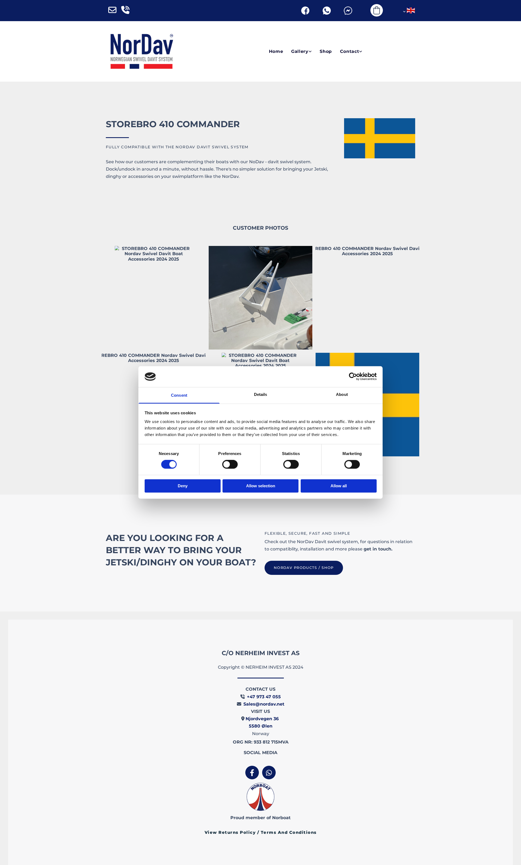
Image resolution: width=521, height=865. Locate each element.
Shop (326, 51)
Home (276, 51)
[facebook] (252, 772)
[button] (304, 568)
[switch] (230, 464)
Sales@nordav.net (263, 704)
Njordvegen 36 (263, 718)
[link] (297, 51)
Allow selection (260, 485)
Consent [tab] (179, 395)
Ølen (260, 726)
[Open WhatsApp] (326, 11)
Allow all (339, 485)
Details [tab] (260, 394)
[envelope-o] (112, 10)
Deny (183, 485)
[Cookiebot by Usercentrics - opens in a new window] (353, 377)
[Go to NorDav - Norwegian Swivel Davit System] (141, 51)
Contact (349, 51)
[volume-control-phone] (125, 10)
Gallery (299, 51)
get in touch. (378, 549)
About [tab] (342, 394)
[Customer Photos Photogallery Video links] (310, 51)
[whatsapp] (269, 772)
